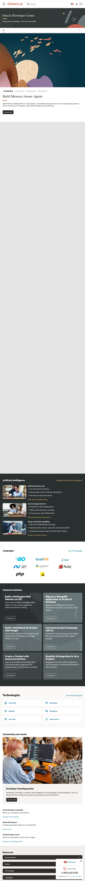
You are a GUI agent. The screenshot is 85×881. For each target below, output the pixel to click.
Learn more (9, 829)
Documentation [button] (10, 857)
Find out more (7, 112)
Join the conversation (11, 817)
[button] (4, 4)
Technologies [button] (9, 871)
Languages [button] (9, 877)
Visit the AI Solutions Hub (37, 499)
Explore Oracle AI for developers (69, 480)
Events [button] (7, 864)
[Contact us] (81, 4)
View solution (9, 618)
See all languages (75, 551)
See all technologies (74, 695)
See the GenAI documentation (39, 517)
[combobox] (47, 4)
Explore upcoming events (12, 841)
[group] (42, 77)
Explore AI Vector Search (37, 535)
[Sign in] (76, 4)
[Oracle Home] (15, 4)
